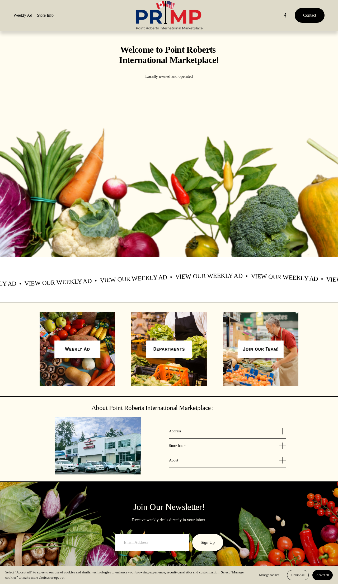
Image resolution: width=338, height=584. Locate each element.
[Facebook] (285, 15)
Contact (309, 15)
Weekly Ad (22, 15)
